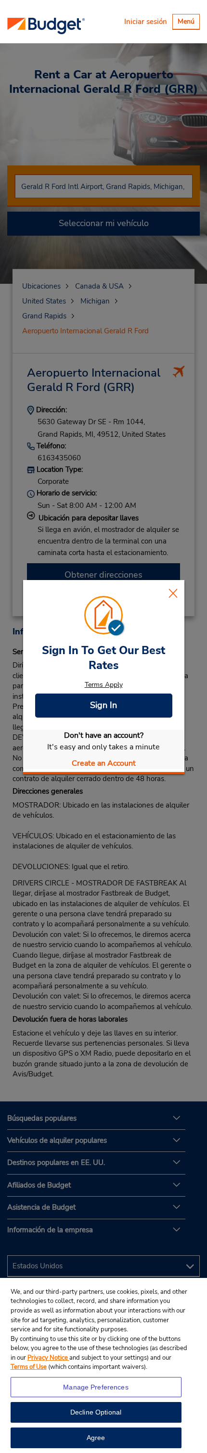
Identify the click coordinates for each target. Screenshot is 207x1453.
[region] (103, 1365)
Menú (188, 22)
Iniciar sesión (145, 21)
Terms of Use (29, 1367)
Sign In (103, 705)
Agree (96, 1437)
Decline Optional (95, 1412)
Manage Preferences (96, 1387)
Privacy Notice (48, 1357)
